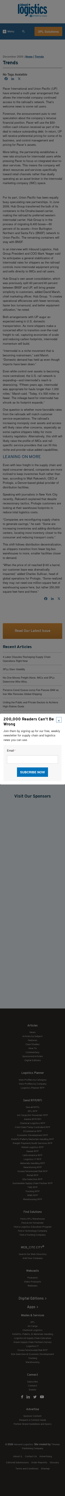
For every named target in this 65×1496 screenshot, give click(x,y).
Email (11, 750)
